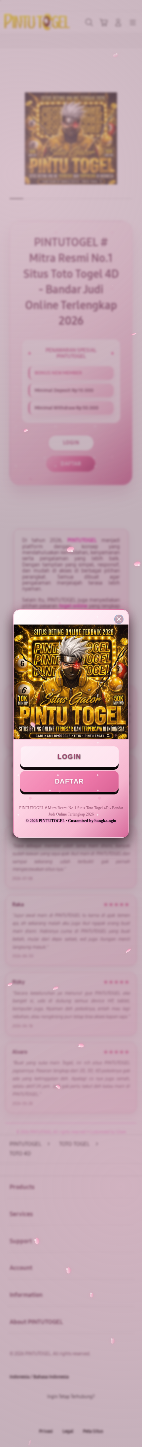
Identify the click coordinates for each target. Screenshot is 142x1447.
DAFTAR (69, 781)
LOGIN (69, 756)
